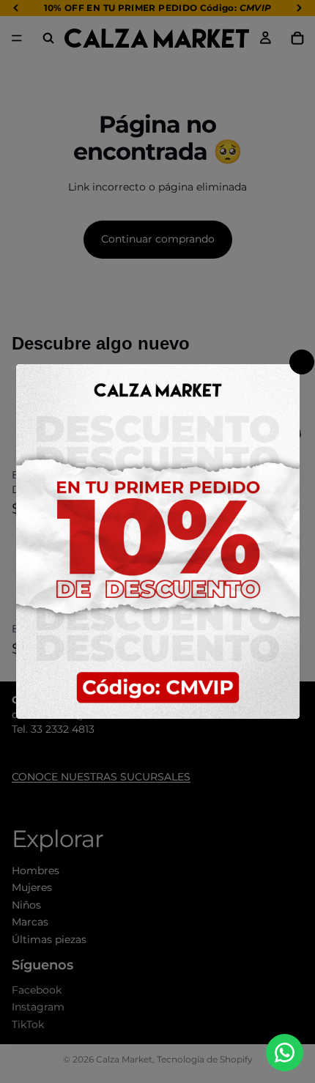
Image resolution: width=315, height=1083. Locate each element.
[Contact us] (284, 1052)
